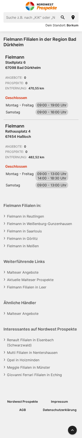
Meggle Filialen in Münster (28, 367)
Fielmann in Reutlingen (25, 216)
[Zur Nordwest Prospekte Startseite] (41, 6)
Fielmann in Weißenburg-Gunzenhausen (39, 224)
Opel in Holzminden (23, 360)
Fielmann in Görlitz (22, 238)
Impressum (59, 401)
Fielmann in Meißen (23, 246)
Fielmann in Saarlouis (24, 231)
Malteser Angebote (22, 272)
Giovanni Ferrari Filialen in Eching (34, 375)
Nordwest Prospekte (22, 401)
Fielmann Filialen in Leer (26, 287)
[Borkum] (73, 17)
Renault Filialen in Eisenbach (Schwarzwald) (30, 342)
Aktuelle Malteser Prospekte (30, 280)
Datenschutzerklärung (60, 410)
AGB (22, 410)
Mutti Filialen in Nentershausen (32, 352)
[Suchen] (63, 17)
